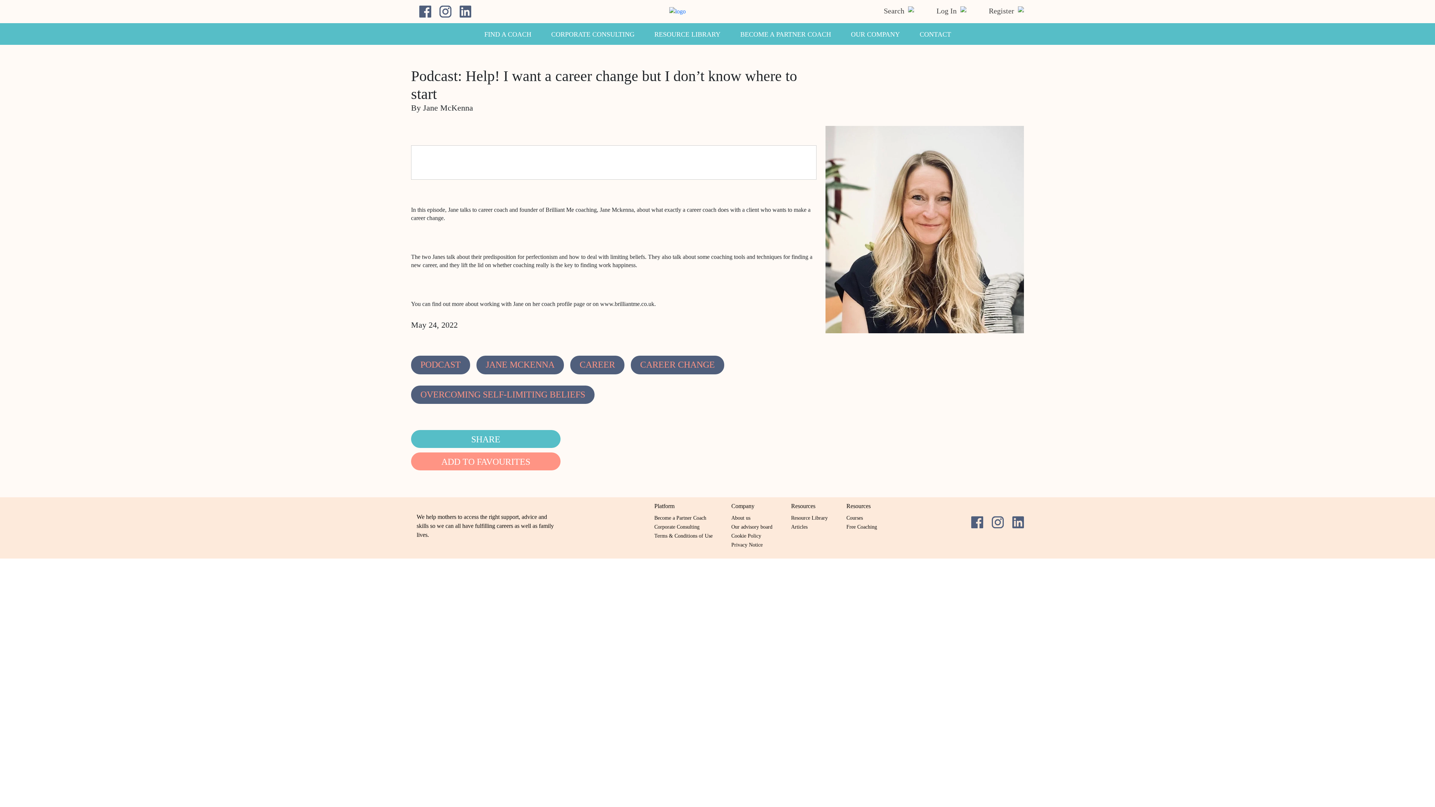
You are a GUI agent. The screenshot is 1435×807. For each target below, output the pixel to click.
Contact (935, 34)
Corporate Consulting (593, 34)
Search (895, 11)
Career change (677, 365)
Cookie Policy (746, 536)
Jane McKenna (520, 365)
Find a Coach (507, 34)
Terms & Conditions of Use (683, 536)
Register (1002, 11)
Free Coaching (861, 527)
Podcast (440, 365)
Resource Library (687, 34)
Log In (947, 11)
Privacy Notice (747, 545)
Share (485, 439)
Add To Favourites (485, 462)
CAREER (597, 365)
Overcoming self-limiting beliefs (502, 394)
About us (740, 518)
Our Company (875, 34)
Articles (799, 527)
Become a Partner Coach (785, 34)
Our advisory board (751, 527)
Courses (854, 518)
